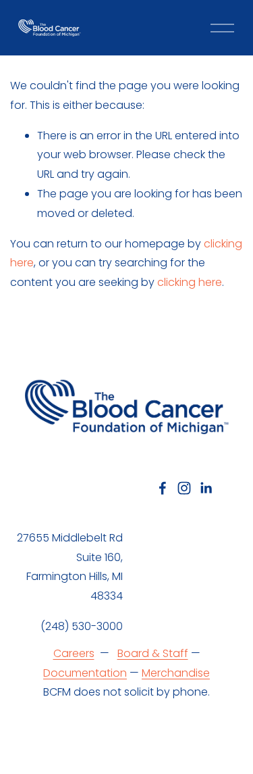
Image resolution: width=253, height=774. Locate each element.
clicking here (189, 282)
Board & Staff (152, 653)
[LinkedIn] (206, 488)
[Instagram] (184, 488)
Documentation (85, 673)
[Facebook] (162, 488)
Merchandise (176, 673)
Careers (73, 653)
